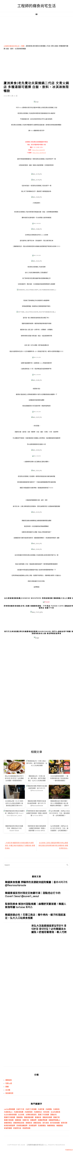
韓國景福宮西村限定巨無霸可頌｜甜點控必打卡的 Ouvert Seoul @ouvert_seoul (32, 894)
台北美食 (21, 1114)
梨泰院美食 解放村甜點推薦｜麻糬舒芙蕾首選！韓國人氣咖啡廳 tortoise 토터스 (37, 828)
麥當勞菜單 (26, 1128)
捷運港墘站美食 (18, 1123)
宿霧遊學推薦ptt (54, 1120)
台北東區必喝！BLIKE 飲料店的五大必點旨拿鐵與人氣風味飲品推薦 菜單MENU (14, 803)
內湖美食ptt (8, 1112)
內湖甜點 (49, 1109)
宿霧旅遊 (18, 1120)
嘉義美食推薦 (47, 1117)
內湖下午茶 (20, 1109)
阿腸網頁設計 (69, 1150)
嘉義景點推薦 (29, 1117)
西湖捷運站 (42, 1125)
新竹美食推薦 (55, 1123)
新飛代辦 (64, 1123)
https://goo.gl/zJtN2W (39, 152)
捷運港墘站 (8, 1123)
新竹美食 (46, 1123)
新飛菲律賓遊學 (9, 1125)
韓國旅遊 (59, 1125)
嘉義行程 (56, 1117)
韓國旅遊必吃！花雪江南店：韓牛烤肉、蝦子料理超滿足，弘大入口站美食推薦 (37, 778)
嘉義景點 (19, 1117)
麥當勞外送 (17, 1128)
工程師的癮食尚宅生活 (36, 6)
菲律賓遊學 (33, 1125)
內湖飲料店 (38, 1112)
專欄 (7, 1087)
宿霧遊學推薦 (42, 1120)
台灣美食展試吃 (31, 1114)
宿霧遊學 (33, 1120)
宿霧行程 (26, 1120)
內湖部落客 (29, 1112)
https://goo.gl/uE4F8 (38, 150)
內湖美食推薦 (18, 1112)
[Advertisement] (36, 30)
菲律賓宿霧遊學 (21, 1125)
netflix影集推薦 (9, 1109)
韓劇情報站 (51, 1125)
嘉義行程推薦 (8, 1120)
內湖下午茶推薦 (31, 1109)
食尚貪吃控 (9, 1093)
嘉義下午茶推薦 (43, 1114)
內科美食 (46, 1112)
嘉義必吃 (53, 1114)
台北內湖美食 (55, 1112)
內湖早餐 (41, 1109)
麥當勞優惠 (8, 1128)
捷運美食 (29, 1123)
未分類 (7, 1090)
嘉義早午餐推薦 (9, 1117)
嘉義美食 (38, 1117)
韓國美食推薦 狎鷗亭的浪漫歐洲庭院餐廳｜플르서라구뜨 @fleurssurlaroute (36, 803)
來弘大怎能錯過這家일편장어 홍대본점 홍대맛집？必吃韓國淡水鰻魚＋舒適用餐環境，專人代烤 (49, 929)
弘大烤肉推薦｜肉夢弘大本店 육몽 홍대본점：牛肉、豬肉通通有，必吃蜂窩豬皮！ (59, 828)
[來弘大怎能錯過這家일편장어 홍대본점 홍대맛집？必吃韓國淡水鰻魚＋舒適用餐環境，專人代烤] (17, 995)
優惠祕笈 (8, 1080)
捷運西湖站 (37, 1123)
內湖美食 (56, 1109)
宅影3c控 (8, 1083)
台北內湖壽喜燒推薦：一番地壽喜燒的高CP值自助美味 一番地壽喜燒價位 (59, 778)
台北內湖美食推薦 (10, 1114)
